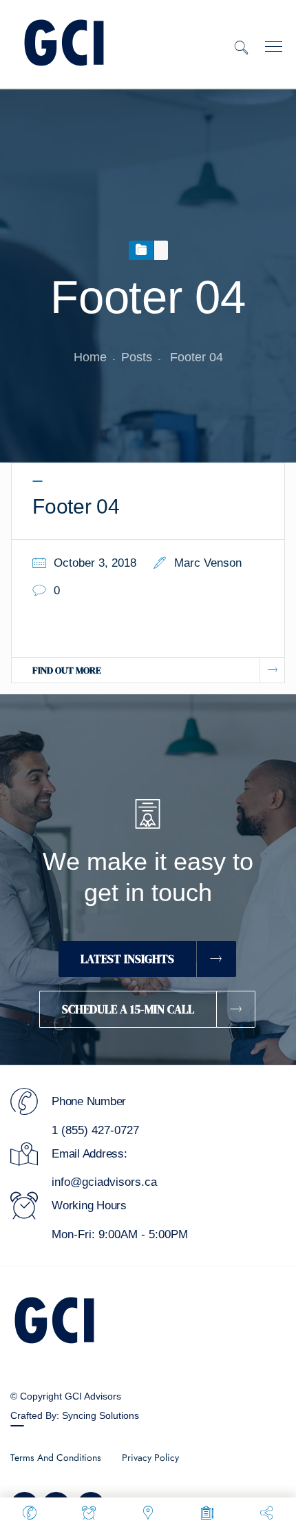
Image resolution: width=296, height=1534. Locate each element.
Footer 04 (76, 506)
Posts (136, 357)
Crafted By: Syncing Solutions (74, 1415)
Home (90, 357)
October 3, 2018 (95, 562)
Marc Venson (208, 562)
